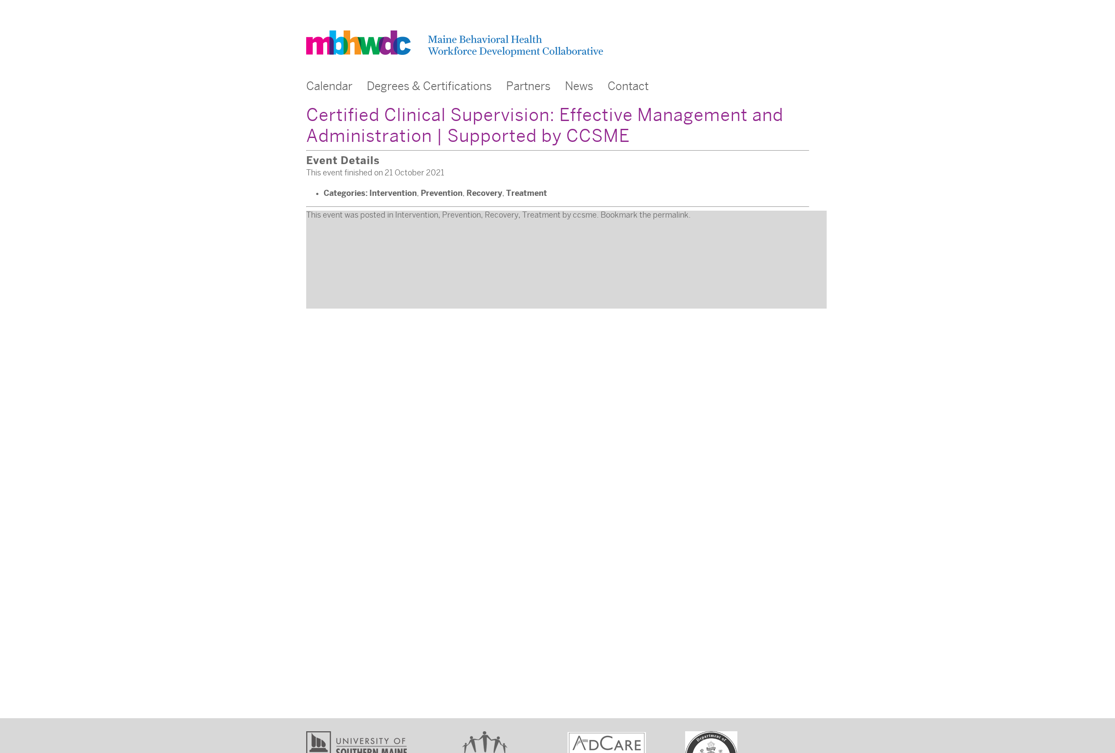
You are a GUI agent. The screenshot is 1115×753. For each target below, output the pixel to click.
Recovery (484, 193)
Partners (528, 86)
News (579, 86)
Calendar (329, 86)
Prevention (442, 193)
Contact (628, 86)
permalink (671, 215)
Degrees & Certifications (429, 86)
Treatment (526, 193)
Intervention (393, 193)
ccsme (585, 215)
